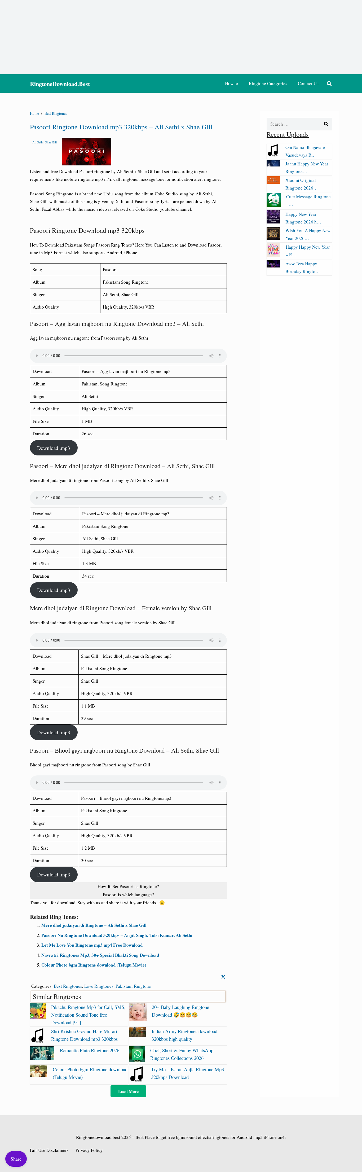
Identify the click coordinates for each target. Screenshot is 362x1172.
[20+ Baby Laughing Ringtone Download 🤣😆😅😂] (137, 1019)
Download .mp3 (53, 448)
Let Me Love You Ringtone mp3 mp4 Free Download (92, 945)
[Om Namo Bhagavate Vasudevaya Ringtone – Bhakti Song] (273, 155)
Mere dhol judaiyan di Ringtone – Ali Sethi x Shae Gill (94, 925)
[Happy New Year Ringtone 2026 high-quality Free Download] (273, 222)
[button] (329, 83)
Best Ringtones (68, 986)
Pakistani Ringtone (133, 986)
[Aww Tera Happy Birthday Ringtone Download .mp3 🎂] (273, 266)
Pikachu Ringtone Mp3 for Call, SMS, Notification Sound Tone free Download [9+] (88, 1015)
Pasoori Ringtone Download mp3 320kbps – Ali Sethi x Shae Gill (121, 126)
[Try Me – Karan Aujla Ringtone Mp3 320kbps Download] (137, 1080)
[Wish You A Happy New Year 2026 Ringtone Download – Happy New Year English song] (273, 238)
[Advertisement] (181, 37)
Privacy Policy (89, 1150)
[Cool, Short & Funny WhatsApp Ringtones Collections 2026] (137, 1060)
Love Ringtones (98, 986)
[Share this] (223, 977)
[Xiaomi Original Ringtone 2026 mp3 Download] (273, 182)
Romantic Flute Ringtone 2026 (89, 1050)
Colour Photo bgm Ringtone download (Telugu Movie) (93, 965)
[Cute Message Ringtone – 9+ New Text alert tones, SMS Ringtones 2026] (274, 205)
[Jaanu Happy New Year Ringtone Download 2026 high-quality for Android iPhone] (273, 165)
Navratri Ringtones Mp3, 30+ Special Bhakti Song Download (100, 955)
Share (16, 1159)
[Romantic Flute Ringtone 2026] (42, 1058)
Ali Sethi (37, 142)
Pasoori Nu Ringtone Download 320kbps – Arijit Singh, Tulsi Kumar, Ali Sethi (116, 935)
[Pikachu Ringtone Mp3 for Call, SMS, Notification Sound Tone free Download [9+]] (38, 1017)
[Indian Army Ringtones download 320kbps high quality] (137, 1035)
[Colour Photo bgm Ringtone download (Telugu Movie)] (38, 1075)
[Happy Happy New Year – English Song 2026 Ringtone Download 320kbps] (273, 255)
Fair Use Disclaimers (49, 1150)
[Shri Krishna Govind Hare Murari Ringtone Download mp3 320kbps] (38, 1041)
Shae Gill (51, 142)
